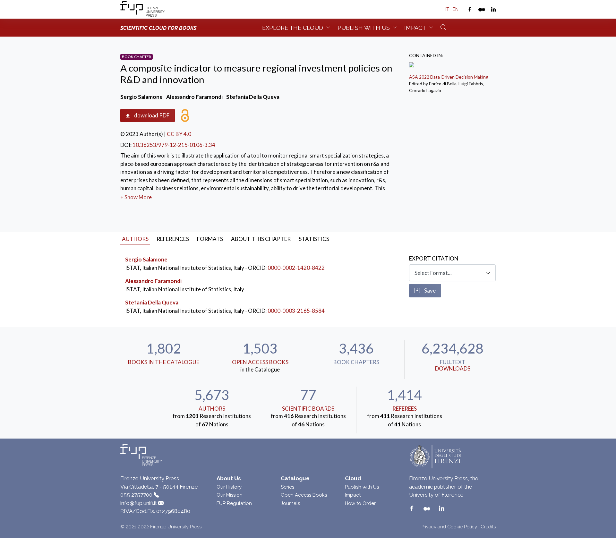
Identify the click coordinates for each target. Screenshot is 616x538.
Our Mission (230, 495)
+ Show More (136, 197)
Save (429, 290)
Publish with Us (362, 487)
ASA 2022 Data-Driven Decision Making (448, 77)
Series (287, 487)
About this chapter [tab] (261, 238)
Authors (212, 408)
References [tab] (173, 238)
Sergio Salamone (146, 259)
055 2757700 (136, 494)
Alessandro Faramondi (153, 281)
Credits (488, 527)
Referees (404, 408)
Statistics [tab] (314, 238)
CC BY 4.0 (179, 134)
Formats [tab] (210, 238)
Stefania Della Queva (151, 302)
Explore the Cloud (292, 27)
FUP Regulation (234, 503)
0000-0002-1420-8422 (296, 267)
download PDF (151, 115)
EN (455, 9)
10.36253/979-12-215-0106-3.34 (174, 144)
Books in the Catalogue (163, 362)
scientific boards (308, 408)
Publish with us (364, 27)
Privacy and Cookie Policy (449, 527)
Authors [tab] (135, 238)
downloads (452, 368)
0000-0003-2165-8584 (296, 310)
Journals (290, 503)
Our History (229, 487)
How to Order (360, 503)
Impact (415, 27)
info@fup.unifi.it (138, 503)
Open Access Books (260, 362)
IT (447, 9)
